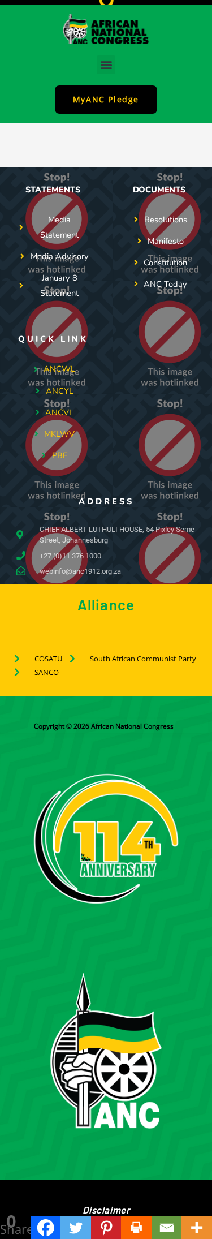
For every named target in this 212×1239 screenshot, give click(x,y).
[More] (196, 1227)
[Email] (167, 1227)
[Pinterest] (106, 1227)
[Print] (136, 1227)
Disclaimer (106, 1209)
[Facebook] (46, 1227)
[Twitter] (75, 1227)
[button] (106, 64)
